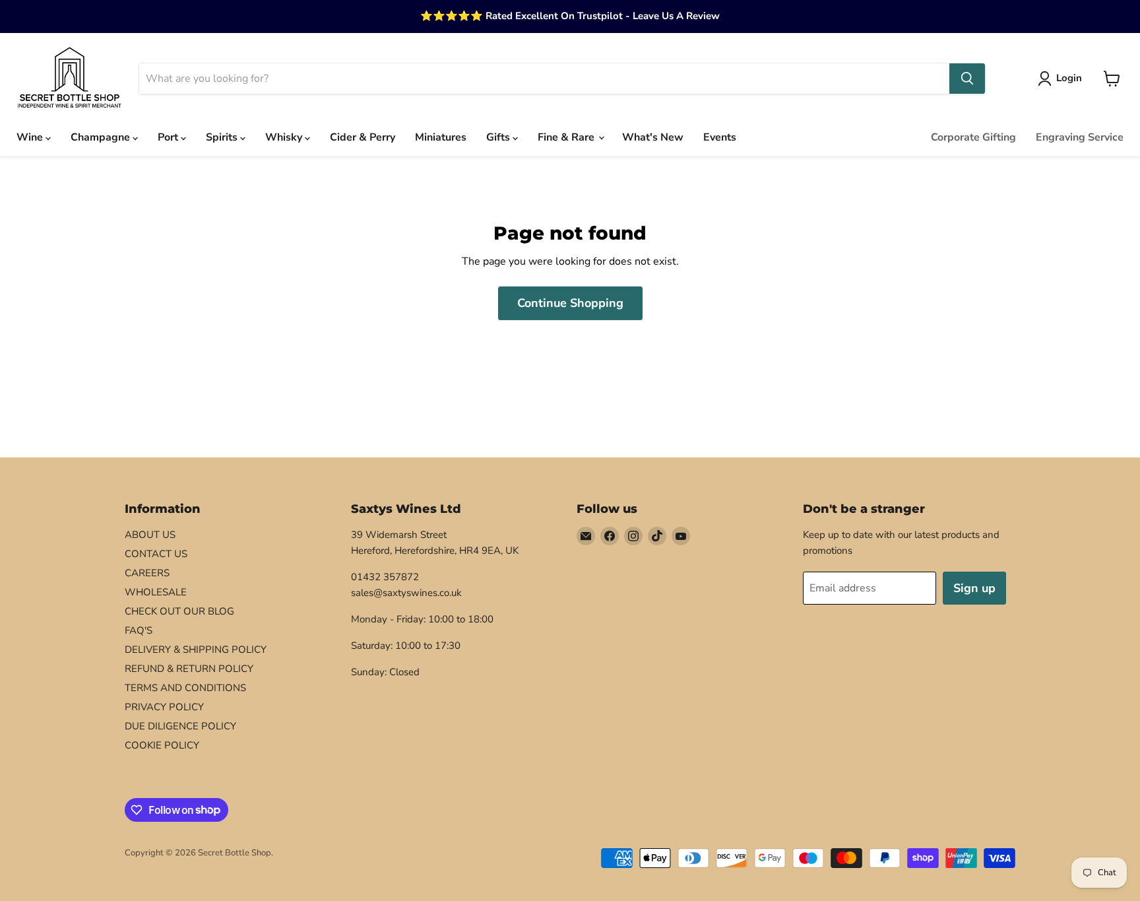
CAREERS (147, 573)
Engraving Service (1080, 137)
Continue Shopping (570, 303)
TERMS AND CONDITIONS (185, 687)
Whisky (285, 137)
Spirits (223, 137)
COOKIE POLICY (162, 745)
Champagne (102, 137)
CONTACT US (156, 553)
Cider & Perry (362, 137)
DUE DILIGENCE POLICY (180, 726)
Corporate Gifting (973, 137)
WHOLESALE (156, 592)
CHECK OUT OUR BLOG (179, 611)
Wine (31, 137)
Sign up (974, 588)
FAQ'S (138, 630)
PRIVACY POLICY (164, 707)
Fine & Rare (567, 137)
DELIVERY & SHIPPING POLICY (196, 649)
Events (719, 137)
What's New (652, 137)
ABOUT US (150, 534)
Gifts (499, 137)
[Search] (967, 78)
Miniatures (440, 137)
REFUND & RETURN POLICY (189, 668)
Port (169, 137)
